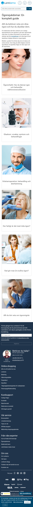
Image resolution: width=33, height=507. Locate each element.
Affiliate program (5, 426)
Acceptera (27, 502)
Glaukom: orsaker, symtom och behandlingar (16, 135)
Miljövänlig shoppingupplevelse (10, 429)
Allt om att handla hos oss (8, 369)
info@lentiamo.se (17, 360)
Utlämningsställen (6, 377)
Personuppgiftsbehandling (8, 388)
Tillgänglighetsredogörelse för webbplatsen (13, 386)
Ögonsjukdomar (5, 441)
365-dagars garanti (6, 409)
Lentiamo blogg (5, 462)
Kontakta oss (4, 467)
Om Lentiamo (5, 456)
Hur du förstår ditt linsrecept (8, 438)
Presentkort (4, 380)
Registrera (16, 343)
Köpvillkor (4, 383)
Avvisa (5, 505)
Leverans (3, 372)
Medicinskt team (5, 444)
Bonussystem (5, 418)
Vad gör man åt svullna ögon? (16, 270)
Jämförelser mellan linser (8, 447)
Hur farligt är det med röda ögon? (16, 226)
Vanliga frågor (5, 398)
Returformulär (5, 403)
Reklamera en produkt (7, 406)
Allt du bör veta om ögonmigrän (17, 315)
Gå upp (22, 491)
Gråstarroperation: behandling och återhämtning (16, 182)
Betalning (3, 374)
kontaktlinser (15, 36)
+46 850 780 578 (16, 358)
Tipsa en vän (4, 424)
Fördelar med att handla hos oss (10, 464)
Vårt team (4, 459)
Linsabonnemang (6, 421)
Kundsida (3, 400)
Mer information (18, 502)
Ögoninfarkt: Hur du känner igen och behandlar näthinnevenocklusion (16, 87)
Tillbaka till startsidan (14, 491)
